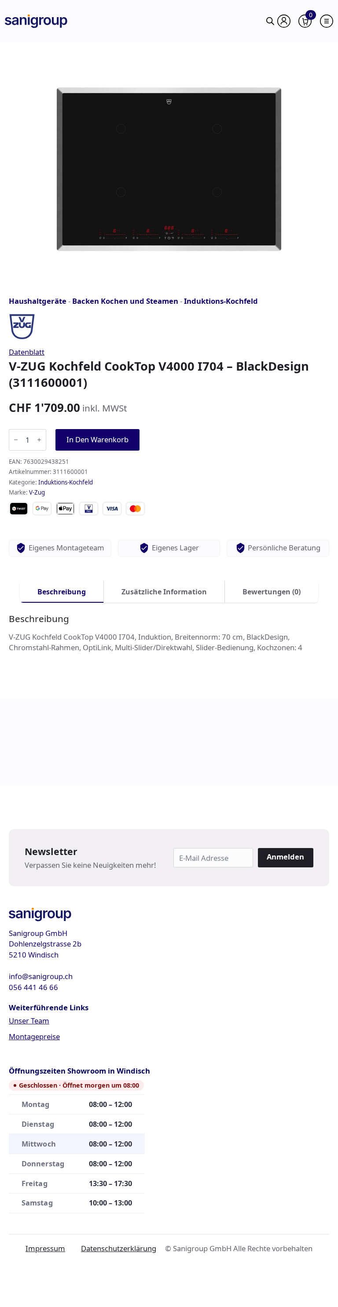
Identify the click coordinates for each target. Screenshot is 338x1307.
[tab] (62, 592)
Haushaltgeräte (37, 301)
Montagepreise (34, 1036)
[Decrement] (16, 439)
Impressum (45, 1248)
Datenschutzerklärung (118, 1248)
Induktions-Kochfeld (221, 301)
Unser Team (29, 1021)
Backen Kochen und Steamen (125, 301)
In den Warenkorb (97, 439)
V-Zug (37, 492)
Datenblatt (26, 352)
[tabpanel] (169, 633)
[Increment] (39, 439)
